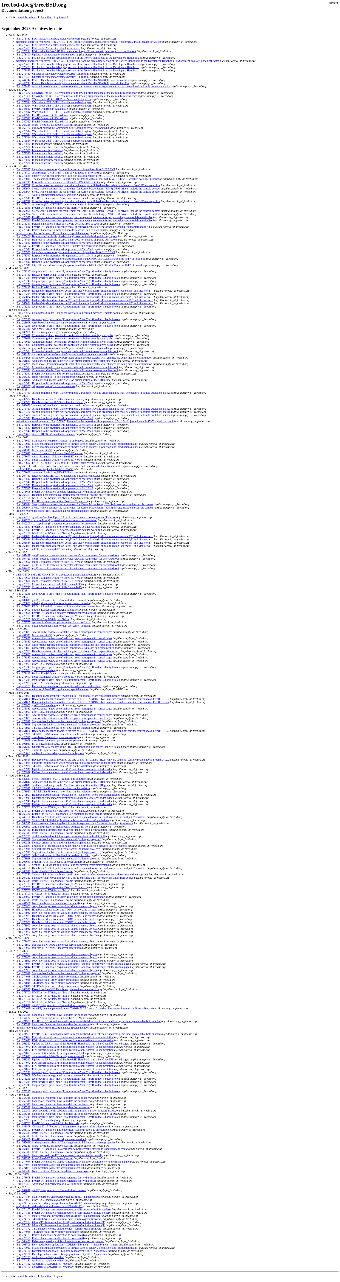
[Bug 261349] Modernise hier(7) (34, 450)
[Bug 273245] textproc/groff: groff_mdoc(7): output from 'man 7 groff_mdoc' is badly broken (68, 271)
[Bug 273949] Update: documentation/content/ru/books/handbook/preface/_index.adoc (64, 769)
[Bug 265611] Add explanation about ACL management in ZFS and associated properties (65, 1142)
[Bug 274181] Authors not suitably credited (40, 1257)
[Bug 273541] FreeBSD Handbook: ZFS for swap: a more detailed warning (58, 198)
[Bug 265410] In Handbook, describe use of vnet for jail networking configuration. (62, 829)
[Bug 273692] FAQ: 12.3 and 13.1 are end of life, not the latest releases (55, 462)
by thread (61, 17)
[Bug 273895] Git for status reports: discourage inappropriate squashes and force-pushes (65, 644)
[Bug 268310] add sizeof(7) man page (37, 328)
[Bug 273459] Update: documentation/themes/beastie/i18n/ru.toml (52, 73)
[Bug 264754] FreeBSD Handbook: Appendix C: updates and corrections (57, 245)
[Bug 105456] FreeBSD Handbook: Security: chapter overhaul (51, 1139)
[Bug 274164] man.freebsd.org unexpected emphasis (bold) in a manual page (59, 1196)
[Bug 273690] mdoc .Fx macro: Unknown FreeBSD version (49, 453)
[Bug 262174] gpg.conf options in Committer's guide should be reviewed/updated (61, 127)
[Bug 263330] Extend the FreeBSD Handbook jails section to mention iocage (59, 813)
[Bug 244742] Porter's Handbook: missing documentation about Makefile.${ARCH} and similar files (72, 80)
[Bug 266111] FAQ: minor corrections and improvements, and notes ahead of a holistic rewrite (68, 466)
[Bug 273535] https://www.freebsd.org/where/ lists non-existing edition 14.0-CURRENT (65, 169)
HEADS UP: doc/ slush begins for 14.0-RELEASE (44, 469)
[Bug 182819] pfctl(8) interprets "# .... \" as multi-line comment (51, 600)
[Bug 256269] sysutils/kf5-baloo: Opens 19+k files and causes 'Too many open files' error (66, 517)
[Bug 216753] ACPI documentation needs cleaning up (46, 194)
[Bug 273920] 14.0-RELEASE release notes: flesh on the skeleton (53, 727)
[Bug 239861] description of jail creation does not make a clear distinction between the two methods (71, 845)
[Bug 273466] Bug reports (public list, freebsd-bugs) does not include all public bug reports (66, 236)
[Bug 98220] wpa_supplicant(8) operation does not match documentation (56, 520)
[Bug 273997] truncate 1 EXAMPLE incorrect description (48, 944)
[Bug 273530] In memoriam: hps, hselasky (39, 147)
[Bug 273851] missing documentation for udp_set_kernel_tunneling (53, 603)
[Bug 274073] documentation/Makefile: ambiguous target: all (50, 1053)
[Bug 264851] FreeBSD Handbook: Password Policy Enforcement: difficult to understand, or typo (71, 1148)
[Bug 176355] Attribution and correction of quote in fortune (49, 1183)
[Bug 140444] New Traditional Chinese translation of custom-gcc (52, 1171)
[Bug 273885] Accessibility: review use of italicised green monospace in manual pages (64, 631)
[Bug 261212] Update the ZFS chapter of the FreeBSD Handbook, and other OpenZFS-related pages (72, 746)
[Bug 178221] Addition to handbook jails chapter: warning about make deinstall (60, 836)
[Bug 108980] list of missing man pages (38, 332)
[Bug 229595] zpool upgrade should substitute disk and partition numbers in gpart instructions (68, 1110)
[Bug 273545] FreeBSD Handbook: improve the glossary (48, 207)
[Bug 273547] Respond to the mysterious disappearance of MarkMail (54, 242)
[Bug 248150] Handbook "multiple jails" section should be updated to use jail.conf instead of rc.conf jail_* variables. (81, 817)
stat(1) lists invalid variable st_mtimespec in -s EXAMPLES (49, 1206)
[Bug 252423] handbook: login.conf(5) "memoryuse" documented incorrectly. (59, 1155)
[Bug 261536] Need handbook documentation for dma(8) (48, 903)
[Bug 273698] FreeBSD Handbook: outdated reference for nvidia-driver (56, 491)
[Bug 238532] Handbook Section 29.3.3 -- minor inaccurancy (50, 399)
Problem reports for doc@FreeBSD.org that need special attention (52, 233)
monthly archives (27, 17)
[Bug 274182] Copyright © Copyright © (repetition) (45, 1263)
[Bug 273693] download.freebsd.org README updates (47, 472)
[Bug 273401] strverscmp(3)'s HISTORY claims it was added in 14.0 (54, 172)
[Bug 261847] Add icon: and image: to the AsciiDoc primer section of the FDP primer (63, 360)
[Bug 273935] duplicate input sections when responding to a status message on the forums (66, 762)
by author (46, 17)
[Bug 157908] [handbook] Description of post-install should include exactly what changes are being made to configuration (84, 357)
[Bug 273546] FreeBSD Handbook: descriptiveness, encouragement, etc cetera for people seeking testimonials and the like (84, 217)
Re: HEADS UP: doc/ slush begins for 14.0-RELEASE (47, 1018)
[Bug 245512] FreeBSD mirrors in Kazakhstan (42, 108)
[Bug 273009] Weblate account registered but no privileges (48, 1075)
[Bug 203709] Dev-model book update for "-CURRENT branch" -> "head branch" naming (67, 1244)
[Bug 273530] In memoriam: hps (34, 143)
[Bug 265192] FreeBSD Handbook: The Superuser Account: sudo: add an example (62, 1129)
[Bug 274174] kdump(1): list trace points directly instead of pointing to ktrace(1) (60, 1222)
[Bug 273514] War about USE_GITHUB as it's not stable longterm (53, 99)
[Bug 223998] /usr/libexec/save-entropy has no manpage (47, 322)
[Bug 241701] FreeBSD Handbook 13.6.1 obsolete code (47, 1123)
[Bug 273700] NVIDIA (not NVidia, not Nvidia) (43, 497)
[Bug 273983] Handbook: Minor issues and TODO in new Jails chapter (56, 909)
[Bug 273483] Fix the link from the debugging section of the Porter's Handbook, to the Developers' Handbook (77, 57)
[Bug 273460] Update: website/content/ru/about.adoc (45, 54)
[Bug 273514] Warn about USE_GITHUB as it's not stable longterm (54, 102)
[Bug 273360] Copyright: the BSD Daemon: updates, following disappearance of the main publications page (76, 92)
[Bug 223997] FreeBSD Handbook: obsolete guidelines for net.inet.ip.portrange (60, 896)
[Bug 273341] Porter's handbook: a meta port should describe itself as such (57, 223)
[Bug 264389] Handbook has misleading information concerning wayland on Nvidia (63, 494)
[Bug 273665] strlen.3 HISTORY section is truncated (45, 434)
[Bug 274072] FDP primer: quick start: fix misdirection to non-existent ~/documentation (65, 1037)
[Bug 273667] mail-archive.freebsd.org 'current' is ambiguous (50, 440)
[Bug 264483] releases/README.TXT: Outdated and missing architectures (58, 475)
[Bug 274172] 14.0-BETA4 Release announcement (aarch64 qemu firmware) (59, 1218)
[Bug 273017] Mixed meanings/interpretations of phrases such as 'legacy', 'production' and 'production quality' (77, 443)
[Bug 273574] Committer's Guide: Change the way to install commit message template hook (67, 312)
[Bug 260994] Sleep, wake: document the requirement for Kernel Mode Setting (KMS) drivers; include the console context (84, 504)
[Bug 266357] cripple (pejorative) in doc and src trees (45, 376)
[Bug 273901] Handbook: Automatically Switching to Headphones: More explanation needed (68, 651)
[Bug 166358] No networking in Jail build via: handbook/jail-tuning (53, 842)
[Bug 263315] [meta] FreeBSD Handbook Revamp (44, 124)
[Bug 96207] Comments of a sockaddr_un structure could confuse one (55, 405)
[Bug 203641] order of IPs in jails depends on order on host (49, 861)
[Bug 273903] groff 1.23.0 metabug (36, 663)
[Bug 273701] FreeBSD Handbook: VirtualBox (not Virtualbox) (52, 501)
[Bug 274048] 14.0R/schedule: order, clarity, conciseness (47, 976)
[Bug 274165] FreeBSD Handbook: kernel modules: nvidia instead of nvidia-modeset (63, 1209)
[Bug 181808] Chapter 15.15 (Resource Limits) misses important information (59, 1126)
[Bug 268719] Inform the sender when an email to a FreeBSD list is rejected (58, 182)
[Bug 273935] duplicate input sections (37, 750)
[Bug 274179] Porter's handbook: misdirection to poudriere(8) (50, 1234)
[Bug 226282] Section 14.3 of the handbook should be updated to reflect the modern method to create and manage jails (82, 874)
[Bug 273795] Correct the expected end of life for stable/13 (49, 584)
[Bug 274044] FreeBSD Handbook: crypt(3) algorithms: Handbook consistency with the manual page (72, 963)
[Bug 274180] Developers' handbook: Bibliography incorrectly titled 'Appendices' (61, 1250)
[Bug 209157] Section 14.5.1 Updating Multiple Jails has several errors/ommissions (62, 820)
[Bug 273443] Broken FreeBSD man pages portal (43, 274)
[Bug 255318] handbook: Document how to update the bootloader (53, 1014)
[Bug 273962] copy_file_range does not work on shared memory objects (56, 906)
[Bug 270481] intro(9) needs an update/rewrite (41, 549)
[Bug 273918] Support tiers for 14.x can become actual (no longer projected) (58, 721)
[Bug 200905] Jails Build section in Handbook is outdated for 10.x (53, 826)
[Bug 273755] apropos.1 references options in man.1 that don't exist (53, 622)
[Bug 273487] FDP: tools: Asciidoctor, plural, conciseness (48, 38)
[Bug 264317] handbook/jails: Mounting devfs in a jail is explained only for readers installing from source (74, 823)
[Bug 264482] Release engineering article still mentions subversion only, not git (60, 1241)
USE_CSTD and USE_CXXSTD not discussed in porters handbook (54, 574)
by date (60, 1276)
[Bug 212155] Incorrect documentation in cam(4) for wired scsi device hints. (58, 686)
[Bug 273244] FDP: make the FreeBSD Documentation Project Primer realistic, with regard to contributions (76, 51)
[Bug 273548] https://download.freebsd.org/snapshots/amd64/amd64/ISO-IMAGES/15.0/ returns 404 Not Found (79, 258)
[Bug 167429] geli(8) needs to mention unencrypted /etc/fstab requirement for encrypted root (67, 555)
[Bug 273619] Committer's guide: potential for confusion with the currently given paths (64, 335)
